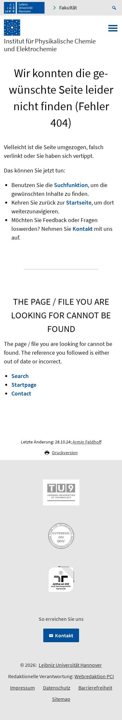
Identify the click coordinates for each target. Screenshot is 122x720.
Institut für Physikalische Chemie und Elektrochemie (50, 45)
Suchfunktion (71, 185)
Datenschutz (56, 687)
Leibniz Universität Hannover (70, 665)
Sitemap (61, 699)
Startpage (23, 384)
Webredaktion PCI (94, 676)
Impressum (22, 687)
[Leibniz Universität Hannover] (24, 8)
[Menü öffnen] (113, 30)
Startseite (78, 202)
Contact (21, 393)
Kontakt (83, 228)
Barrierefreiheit (95, 687)
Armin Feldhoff (87, 442)
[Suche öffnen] (115, 7)
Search (20, 376)
